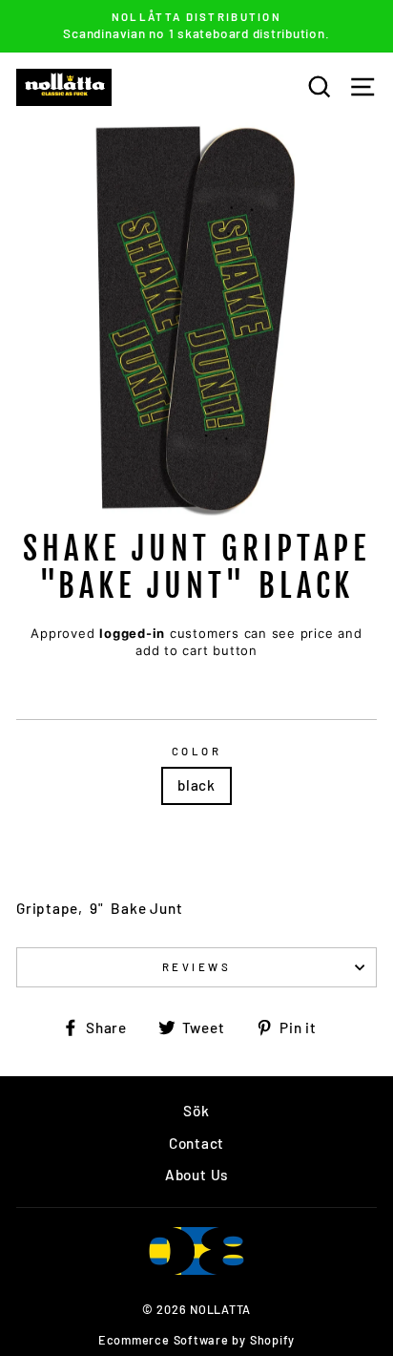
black (196, 785)
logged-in (132, 633)
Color (196, 751)
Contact (196, 1143)
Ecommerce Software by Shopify (196, 1339)
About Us (196, 1174)
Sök (196, 1110)
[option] (196, 26)
